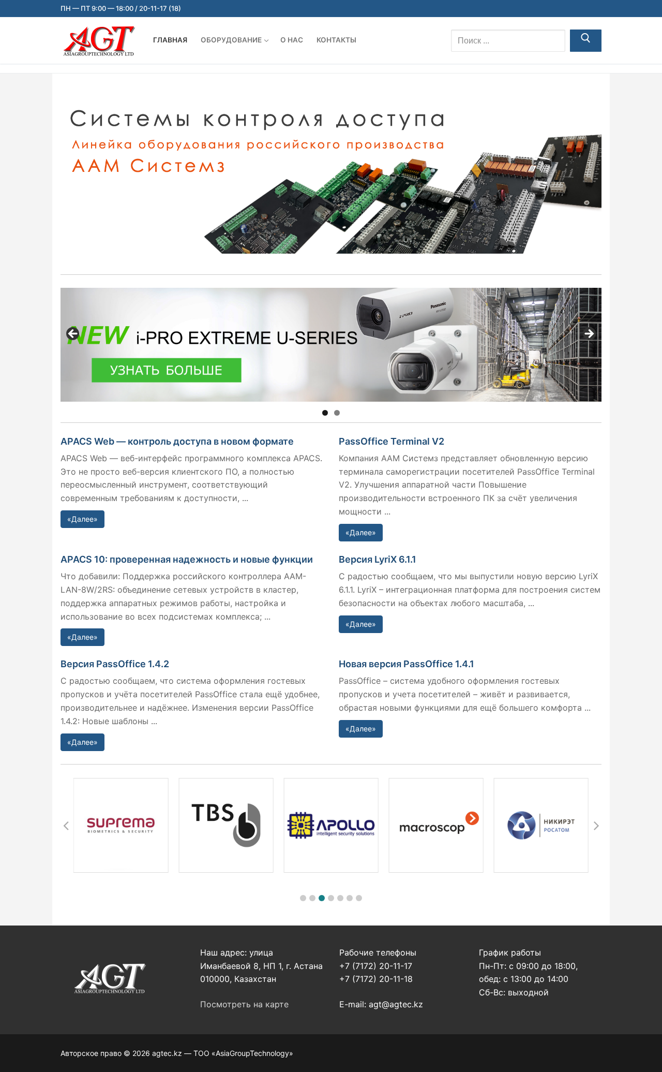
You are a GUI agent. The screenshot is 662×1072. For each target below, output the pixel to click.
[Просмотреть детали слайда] (331, 345)
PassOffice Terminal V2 (391, 441)
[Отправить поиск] (585, 41)
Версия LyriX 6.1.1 (377, 559)
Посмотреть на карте (244, 1004)
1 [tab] (325, 413)
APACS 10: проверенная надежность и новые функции (187, 559)
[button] (303, 898)
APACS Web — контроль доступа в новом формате (177, 441)
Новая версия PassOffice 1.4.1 (406, 663)
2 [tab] (337, 413)
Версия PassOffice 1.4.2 (115, 663)
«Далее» (82, 519)
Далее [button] (588, 334)
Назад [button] (73, 334)
